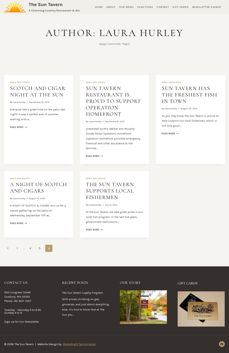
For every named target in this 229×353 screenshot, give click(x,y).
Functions (145, 7)
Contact (163, 7)
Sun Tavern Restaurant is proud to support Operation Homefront (113, 101)
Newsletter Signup (206, 7)
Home (99, 7)
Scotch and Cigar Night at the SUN (37, 91)
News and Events (20, 82)
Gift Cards (180, 7)
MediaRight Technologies (79, 344)
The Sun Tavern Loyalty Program (82, 292)
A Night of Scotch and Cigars (38, 187)
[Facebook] (222, 344)
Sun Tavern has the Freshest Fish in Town (189, 95)
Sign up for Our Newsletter (21, 321)
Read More (18, 127)
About (111, 7)
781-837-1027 (22, 301)
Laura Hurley (19, 102)
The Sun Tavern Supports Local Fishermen (110, 191)
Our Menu (126, 7)
